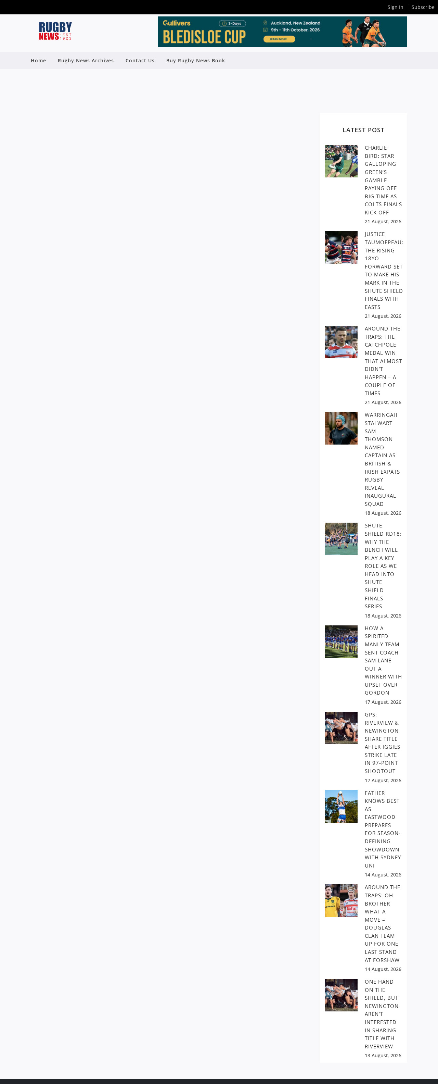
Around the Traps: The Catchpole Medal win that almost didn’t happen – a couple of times (383, 361)
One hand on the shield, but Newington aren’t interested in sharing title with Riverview (382, 1014)
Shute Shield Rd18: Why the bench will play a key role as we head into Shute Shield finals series (383, 566)
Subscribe (423, 7)
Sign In (395, 7)
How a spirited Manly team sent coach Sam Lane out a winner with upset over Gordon (383, 660)
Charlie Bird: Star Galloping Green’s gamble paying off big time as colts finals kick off (383, 180)
